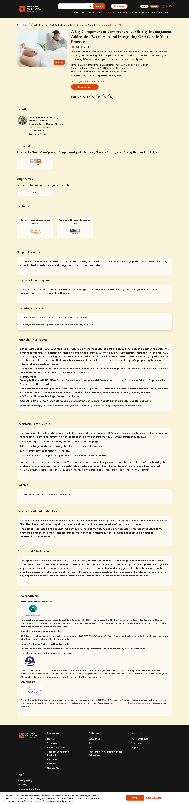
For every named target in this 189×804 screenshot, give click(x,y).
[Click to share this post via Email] (110, 96)
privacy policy (67, 801)
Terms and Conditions (28, 789)
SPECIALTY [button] (92, 12)
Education (94, 739)
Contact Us (53, 768)
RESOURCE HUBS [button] (160, 12)
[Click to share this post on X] (92, 96)
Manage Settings (154, 797)
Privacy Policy (24, 780)
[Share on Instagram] (104, 96)
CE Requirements (56, 747)
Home (50, 739)
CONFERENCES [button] (140, 12)
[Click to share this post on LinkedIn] (87, 96)
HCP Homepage (139, 739)
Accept (135, 797)
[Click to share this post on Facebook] (81, 96)
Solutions (52, 743)
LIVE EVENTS (123, 12)
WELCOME (79, 12)
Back (25, 25)
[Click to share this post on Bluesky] (98, 96)
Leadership (53, 759)
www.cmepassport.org (141, 703)
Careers (51, 763)
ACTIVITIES (108, 12)
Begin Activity (85, 87)
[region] (94, 798)
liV (90, 747)
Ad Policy (22, 784)
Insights (93, 743)
